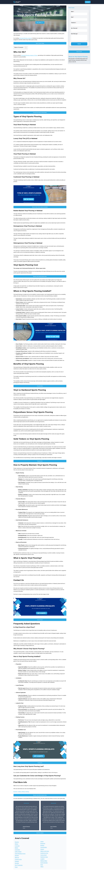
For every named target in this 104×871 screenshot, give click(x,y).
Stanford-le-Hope (44, 857)
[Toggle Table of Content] (25, 48)
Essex (16, 867)
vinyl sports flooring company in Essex (29, 55)
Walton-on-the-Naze (44, 851)
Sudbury (19, 791)
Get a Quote (39, 22)
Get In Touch (40, 619)
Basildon (42, 845)
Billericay (17, 857)
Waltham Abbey (43, 860)
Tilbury (41, 866)
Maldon (16, 847)
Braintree (15, 791)
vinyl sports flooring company (25, 38)
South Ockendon (44, 862)
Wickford (17, 855)
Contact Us (40, 762)
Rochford (17, 863)
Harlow (42, 841)
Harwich (42, 849)
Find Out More (40, 386)
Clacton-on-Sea (18, 859)
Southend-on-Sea (44, 853)
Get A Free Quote (39, 832)
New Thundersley (19, 865)
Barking (27, 791)
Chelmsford (17, 849)
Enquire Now (40, 461)
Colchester (17, 845)
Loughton (42, 858)
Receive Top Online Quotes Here (40, 276)
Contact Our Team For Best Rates (40, 112)
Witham (23, 791)
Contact (87, 2)
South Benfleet (43, 847)
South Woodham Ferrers (20, 853)
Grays (41, 864)
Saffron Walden (18, 851)
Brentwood (42, 843)
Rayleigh (17, 861)
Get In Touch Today (40, 43)
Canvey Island (43, 855)
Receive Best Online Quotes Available (40, 207)
